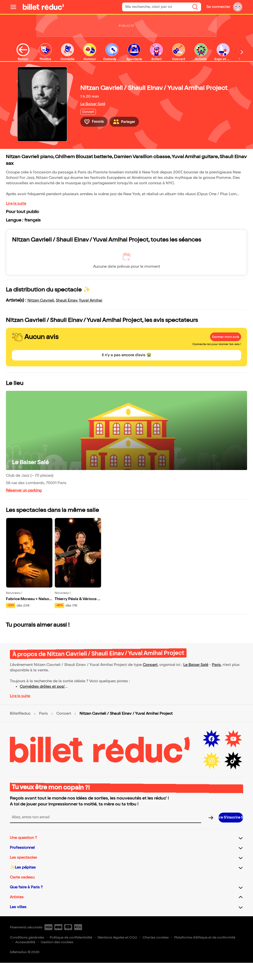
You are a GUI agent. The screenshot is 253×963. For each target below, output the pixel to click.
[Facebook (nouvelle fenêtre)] (211, 739)
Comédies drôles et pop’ (42, 686)
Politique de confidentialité (71, 937)
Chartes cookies (156, 937)
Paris (216, 664)
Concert (150, 664)
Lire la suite (16, 203)
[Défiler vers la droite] (242, 52)
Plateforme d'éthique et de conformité (204, 937)
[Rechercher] (195, 7)
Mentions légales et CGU (117, 937)
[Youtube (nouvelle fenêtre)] (233, 739)
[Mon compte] (237, 6)
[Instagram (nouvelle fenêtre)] (211, 761)
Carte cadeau (22, 877)
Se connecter (218, 6)
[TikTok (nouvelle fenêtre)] (233, 761)
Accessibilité (25, 942)
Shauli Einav (66, 300)
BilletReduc (20, 714)
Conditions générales (27, 937)
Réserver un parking (24, 490)
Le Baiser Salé (92, 104)
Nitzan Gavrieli (40, 300)
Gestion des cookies (57, 942)
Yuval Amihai (90, 300)
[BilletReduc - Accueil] (43, 7)
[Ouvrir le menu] (15, 6)
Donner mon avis (225, 337)
